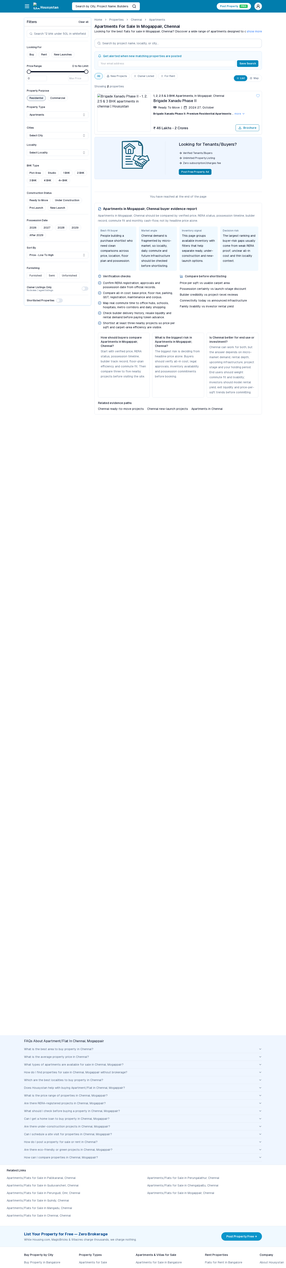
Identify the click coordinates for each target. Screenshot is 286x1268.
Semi (52, 275)
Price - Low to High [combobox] (42, 255)
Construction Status (39, 193)
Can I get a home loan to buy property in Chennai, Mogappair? (67, 1118)
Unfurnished (69, 275)
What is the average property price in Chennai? (56, 1056)
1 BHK (66, 172)
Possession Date (37, 220)
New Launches (63, 54)
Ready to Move (39, 200)
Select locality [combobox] (39, 152)
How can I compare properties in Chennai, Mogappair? (61, 1157)
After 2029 (36, 235)
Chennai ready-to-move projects (121, 408)
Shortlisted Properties (40, 300)
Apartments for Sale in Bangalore (159, 1262)
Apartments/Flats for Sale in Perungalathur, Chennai (183, 1178)
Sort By (31, 247)
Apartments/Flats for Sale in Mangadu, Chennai (39, 1208)
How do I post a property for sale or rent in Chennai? (61, 1142)
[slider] (29, 72)
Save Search (248, 63)
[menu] (27, 6)
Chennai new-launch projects (167, 408)
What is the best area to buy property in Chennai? (58, 1049)
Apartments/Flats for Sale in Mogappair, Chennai (180, 1193)
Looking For (34, 47)
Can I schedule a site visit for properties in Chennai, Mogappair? (68, 1134)
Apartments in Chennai (207, 408)
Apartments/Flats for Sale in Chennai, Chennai (39, 1215)
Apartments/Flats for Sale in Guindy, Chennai (38, 1200)
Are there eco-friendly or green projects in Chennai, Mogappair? (68, 1149)
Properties (116, 19)
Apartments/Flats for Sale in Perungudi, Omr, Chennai (43, 1193)
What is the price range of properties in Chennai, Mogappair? (66, 1095)
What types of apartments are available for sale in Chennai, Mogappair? (74, 1064)
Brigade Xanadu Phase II (175, 100)
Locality (32, 144)
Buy (32, 54)
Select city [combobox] (36, 135)
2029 (75, 227)
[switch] (85, 288)
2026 (33, 227)
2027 (47, 227)
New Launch (57, 207)
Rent (44, 54)
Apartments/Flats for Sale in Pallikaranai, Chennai (41, 1178)
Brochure (249, 127)
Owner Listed (146, 76)
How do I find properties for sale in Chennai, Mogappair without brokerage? (75, 1072)
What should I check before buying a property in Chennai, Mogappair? (72, 1111)
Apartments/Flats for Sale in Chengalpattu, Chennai (182, 1185)
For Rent (170, 76)
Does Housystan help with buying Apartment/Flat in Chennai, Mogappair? (74, 1087)
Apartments (157, 19)
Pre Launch (36, 207)
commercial (57, 98)
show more (254, 31)
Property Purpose (38, 90)
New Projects (119, 76)
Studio (52, 172)
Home (98, 19)
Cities (30, 127)
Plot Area (35, 172)
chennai (136, 19)
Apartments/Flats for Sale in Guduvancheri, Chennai (43, 1185)
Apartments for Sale (93, 1262)
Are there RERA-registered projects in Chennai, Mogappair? (65, 1103)
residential (36, 98)
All (98, 76)
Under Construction (67, 200)
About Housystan (272, 1262)
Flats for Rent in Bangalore (223, 1262)
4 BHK (47, 180)
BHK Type (33, 165)
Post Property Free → (241, 1236)
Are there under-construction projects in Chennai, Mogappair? (67, 1126)
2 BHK (80, 172)
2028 (61, 227)
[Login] (258, 6)
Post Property (233, 6)
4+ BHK (62, 180)
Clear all (83, 21)
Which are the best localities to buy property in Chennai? (63, 1080)
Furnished (36, 275)
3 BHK (33, 180)
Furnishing (33, 268)
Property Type (36, 107)
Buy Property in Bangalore (42, 1262)
